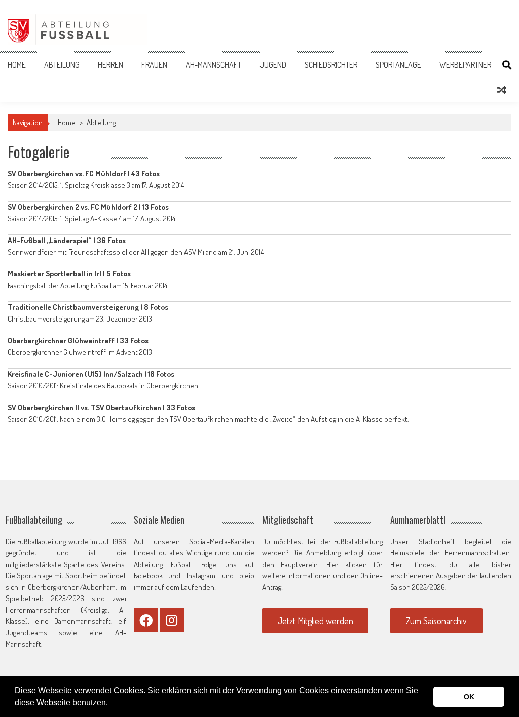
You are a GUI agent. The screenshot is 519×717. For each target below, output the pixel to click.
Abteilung (62, 65)
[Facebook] (146, 620)
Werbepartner (465, 65)
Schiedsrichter (331, 65)
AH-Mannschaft (213, 65)
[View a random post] (501, 89)
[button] (111, 703)
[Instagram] (172, 620)
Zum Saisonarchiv (436, 620)
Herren (110, 65)
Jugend (273, 65)
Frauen (154, 65)
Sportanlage (398, 65)
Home (17, 65)
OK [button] (469, 697)
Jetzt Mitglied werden (315, 620)
